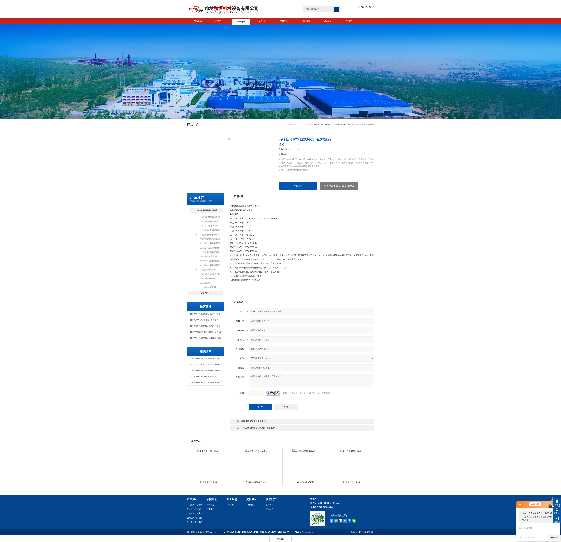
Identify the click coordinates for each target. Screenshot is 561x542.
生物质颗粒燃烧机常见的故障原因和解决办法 (207, 383)
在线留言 (327, 21)
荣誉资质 (306, 21)
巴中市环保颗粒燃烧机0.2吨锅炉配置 (258, 428)
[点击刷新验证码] (273, 393)
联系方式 (269, 505)
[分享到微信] (354, 521)
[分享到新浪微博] (340, 521)
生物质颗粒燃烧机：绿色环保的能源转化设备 (207, 359)
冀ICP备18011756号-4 (292, 532)
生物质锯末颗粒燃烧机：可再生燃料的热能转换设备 (207, 338)
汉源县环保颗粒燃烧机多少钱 (254, 421)
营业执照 (280, 539)
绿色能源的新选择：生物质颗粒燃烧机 (205, 365)
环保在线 (362, 532)
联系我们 (349, 21)
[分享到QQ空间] (336, 521)
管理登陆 (370, 532)
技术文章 (263, 21)
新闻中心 (212, 499)
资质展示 (251, 499)
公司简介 (230, 505)
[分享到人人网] (350, 521)
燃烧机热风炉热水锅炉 (321, 124)
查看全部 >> (205, 293)
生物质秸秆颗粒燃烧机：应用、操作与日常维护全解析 (207, 326)
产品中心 (306, 124)
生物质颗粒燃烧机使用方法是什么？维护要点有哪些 (207, 332)
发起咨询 (553, 537)
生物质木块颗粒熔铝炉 (208, 482)
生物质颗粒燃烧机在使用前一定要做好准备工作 (207, 371)
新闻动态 (284, 21)
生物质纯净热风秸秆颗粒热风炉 (196, 522)
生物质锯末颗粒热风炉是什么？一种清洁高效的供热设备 (207, 314)
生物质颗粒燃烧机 (339, 124)
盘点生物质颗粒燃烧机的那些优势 (203, 377)
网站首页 (198, 21)
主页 (300, 124)
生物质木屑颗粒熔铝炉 (351, 482)
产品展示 (241, 21)
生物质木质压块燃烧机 (304, 482)
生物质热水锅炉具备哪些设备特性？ (204, 320)
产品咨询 (298, 186)
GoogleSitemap (308, 532)
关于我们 (219, 21)
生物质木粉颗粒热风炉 (256, 482)
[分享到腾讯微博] (345, 521)
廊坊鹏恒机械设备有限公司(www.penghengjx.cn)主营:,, (235, 532)
